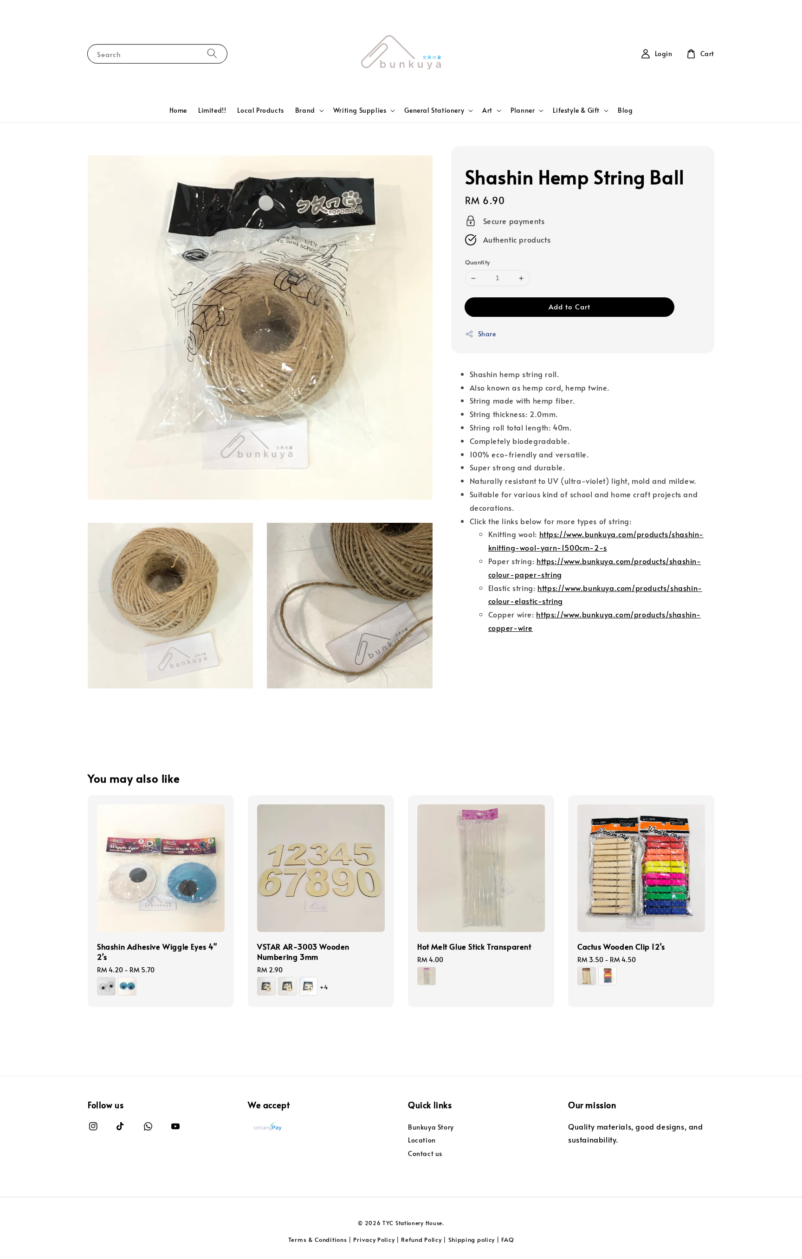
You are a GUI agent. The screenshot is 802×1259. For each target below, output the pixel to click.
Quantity (477, 262)
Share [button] (487, 333)
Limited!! (212, 110)
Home (178, 110)
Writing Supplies (360, 110)
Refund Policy (421, 1239)
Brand (305, 110)
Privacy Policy (374, 1239)
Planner (523, 110)
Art (487, 110)
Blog (625, 110)
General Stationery (434, 110)
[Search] (212, 54)
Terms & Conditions (317, 1239)
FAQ (507, 1239)
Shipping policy (471, 1239)
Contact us (425, 1153)
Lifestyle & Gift (576, 110)
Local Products (260, 110)
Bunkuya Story (431, 1127)
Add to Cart (569, 306)
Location (422, 1140)
